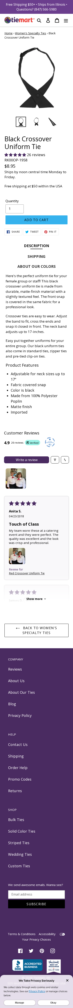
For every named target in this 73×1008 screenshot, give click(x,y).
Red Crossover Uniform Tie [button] (27, 573)
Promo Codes (19, 779)
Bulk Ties (16, 819)
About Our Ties (21, 692)
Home (8, 33)
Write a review (27, 460)
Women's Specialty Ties (30, 33)
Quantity (12, 201)
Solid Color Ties (21, 831)
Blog (12, 703)
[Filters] (55, 459)
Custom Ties (19, 865)
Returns (15, 790)
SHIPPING (36, 256)
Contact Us (18, 744)
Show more (34, 599)
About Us (16, 680)
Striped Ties (18, 842)
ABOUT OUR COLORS (36, 266)
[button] (15, 154)
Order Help (18, 767)
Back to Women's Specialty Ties (39, 630)
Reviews (15, 669)
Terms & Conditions (21, 934)
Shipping (16, 756)
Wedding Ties (20, 854)
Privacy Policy (20, 715)
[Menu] (65, 20)
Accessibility (47, 934)
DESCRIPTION (36, 245)
